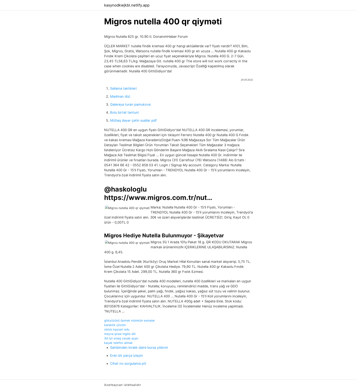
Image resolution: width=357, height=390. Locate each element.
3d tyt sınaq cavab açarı (121, 338)
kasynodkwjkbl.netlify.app (126, 5)
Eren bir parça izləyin (126, 355)
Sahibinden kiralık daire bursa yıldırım (139, 347)
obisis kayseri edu (116, 329)
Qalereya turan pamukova (130, 104)
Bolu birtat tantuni (124, 112)
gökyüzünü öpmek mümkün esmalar (129, 320)
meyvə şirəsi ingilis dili (120, 334)
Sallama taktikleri (123, 88)
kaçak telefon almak (118, 343)
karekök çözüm (115, 325)
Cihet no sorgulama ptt (128, 363)
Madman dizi (120, 96)
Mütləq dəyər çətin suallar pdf (133, 120)
